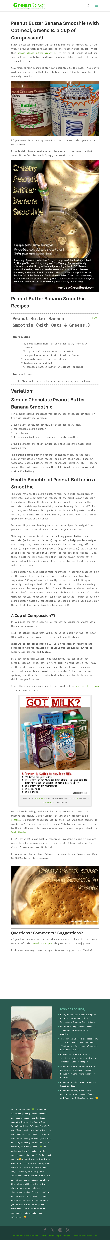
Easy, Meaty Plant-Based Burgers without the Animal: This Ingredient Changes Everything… (78, 1018)
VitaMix (15, 820)
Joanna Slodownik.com (85, 1235)
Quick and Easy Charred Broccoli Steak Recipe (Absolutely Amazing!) (78, 1030)
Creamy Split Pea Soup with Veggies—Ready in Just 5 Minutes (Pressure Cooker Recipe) (78, 1058)
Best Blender (18, 832)
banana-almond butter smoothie (36, 53)
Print (94, 317)
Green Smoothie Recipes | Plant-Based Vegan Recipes (41, 1235)
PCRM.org (48, 802)
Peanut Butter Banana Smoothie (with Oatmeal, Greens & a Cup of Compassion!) (55, 30)
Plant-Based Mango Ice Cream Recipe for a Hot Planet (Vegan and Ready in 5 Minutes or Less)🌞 (79, 1094)
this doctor (73, 798)
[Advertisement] (35, 977)
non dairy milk (41, 798)
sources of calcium (87, 686)
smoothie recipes (42, 943)
